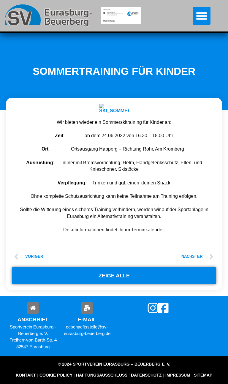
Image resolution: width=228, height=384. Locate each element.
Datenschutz (146, 375)
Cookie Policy (55, 375)
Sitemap (202, 375)
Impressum (177, 375)
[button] (201, 16)
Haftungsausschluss (101, 375)
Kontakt (26, 375)
